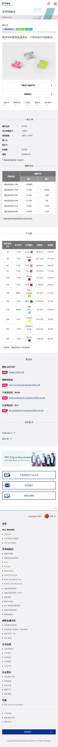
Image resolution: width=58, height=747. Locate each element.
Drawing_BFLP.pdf (16, 372)
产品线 (27, 102)
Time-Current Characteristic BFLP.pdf (24, 385)
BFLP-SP (5, 438)
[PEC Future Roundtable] (29, 452)
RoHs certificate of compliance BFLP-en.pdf (27, 398)
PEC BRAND (8, 529)
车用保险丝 (7, 549)
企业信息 (6, 644)
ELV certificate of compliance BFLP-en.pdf (26, 410)
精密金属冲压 (9, 620)
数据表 (37, 102)
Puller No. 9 (7, 433)
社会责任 (6, 672)
